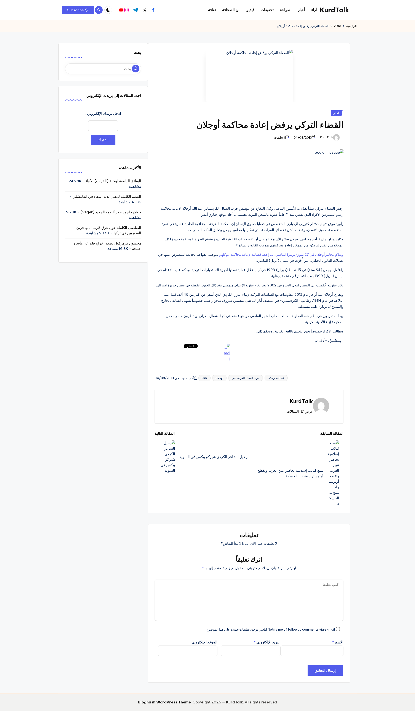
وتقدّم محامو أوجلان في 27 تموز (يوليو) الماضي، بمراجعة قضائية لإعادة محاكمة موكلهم (281, 254)
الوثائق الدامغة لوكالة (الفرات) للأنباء (113, 180)
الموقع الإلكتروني (204, 642)
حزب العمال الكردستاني (245, 378)
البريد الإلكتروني (267, 642)
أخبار (336, 113)
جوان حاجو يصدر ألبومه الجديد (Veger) (110, 211)
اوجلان (219, 378)
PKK (204, 378)
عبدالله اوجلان (276, 378)
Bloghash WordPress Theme (164, 702)
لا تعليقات (279, 137)
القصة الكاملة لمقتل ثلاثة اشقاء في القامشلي (107, 196)
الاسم (337, 642)
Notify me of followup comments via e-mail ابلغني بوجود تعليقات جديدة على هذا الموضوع (270, 629)
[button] (78, 9)
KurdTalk (334, 10)
